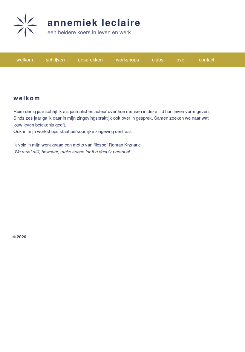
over (181, 59)
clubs (157, 59)
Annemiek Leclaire (94, 22)
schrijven (55, 59)
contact (206, 59)
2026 (21, 237)
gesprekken (90, 59)
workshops (127, 59)
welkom (24, 59)
